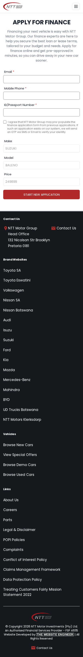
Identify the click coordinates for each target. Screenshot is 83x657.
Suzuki (8, 340)
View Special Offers (20, 454)
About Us (11, 500)
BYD (6, 399)
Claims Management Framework (31, 569)
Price (7, 174)
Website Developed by (38, 634)
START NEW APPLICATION (42, 194)
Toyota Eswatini (16, 280)
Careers (10, 509)
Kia (5, 359)
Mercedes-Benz (16, 379)
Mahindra (11, 389)
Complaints (13, 549)
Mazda (9, 370)
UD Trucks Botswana (20, 409)
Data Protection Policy (22, 579)
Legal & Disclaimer (19, 529)
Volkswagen (13, 290)
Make (8, 141)
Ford (7, 350)
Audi (7, 320)
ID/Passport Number (20, 105)
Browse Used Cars (18, 474)
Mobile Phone (15, 88)
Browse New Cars (18, 444)
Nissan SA (11, 300)
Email (9, 72)
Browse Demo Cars (19, 464)
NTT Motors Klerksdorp (22, 419)
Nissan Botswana (18, 310)
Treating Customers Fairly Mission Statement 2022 (32, 592)
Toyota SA (12, 270)
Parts (7, 519)
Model (8, 158)
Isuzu (7, 330)
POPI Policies (14, 539)
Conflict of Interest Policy (25, 559)
